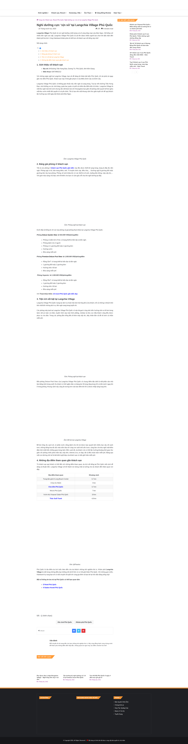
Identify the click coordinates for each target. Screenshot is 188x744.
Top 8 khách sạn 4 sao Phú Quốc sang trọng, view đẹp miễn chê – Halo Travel (139, 64)
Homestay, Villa (74, 13)
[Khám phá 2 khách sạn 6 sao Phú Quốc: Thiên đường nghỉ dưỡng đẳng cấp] (123, 36)
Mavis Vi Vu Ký (120, 711)
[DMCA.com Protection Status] (94, 715)
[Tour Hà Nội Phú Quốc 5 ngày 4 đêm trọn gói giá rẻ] (101, 667)
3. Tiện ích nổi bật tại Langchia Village (52, 57)
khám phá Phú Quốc (84, 622)
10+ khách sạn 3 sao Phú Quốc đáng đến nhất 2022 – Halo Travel (140, 55)
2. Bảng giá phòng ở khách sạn (50, 54)
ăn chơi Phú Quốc (65, 622)
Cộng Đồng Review (103, 13)
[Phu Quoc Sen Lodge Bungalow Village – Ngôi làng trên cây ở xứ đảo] (48, 667)
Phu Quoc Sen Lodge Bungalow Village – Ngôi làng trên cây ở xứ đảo (48, 677)
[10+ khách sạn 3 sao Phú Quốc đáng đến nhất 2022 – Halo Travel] (123, 55)
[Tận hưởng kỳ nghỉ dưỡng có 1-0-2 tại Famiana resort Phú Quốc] (75, 667)
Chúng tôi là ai (119, 705)
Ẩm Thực (87, 13)
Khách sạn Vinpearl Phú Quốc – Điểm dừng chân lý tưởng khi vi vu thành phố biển (140, 26)
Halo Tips (117, 13)
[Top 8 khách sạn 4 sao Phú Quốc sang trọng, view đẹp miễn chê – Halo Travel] (123, 65)
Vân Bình (53, 641)
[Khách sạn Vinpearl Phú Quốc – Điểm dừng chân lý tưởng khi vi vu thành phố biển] (123, 27)
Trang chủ (41, 20)
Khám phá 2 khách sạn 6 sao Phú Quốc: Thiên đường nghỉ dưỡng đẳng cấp (140, 36)
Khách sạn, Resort (58, 13)
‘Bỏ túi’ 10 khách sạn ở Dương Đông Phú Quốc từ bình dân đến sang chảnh (140, 45)
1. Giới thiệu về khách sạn (48, 51)
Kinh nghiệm (43, 13)
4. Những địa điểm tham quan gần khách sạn (54, 60)
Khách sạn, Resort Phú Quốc (55, 20)
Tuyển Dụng (118, 714)
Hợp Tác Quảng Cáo (121, 708)
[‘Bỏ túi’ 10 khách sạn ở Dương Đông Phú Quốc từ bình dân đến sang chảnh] (123, 46)
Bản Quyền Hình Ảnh (121, 702)
